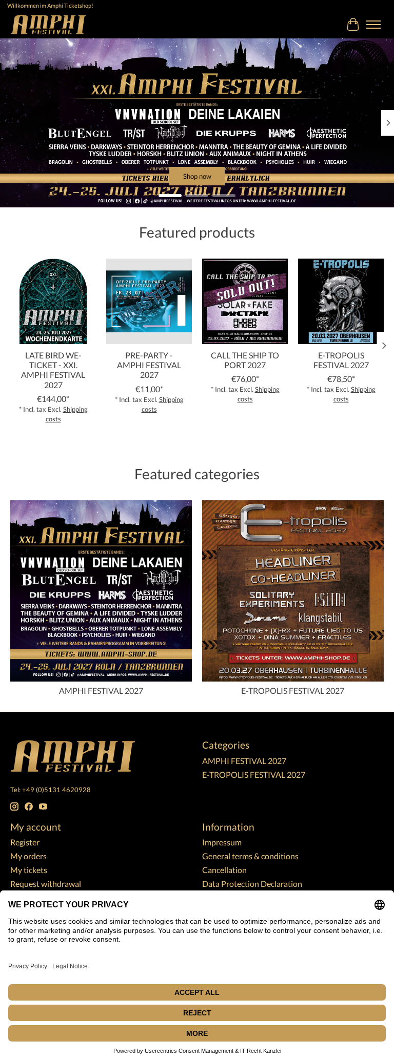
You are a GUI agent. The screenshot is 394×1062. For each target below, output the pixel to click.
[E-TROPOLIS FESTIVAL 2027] (341, 301)
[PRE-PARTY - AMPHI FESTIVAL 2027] (149, 301)
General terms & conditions (250, 856)
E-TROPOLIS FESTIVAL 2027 (341, 360)
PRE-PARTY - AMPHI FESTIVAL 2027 (149, 364)
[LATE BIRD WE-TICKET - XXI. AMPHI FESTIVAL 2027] (53, 301)
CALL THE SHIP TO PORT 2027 (245, 360)
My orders (28, 856)
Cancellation (224, 870)
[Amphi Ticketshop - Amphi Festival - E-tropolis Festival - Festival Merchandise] (48, 24)
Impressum (222, 842)
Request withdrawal (45, 883)
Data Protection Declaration (252, 883)
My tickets (28, 870)
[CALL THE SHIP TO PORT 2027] (245, 301)
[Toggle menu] (373, 24)
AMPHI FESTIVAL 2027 (101, 690)
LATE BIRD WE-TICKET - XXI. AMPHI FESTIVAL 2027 (53, 370)
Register (25, 842)
